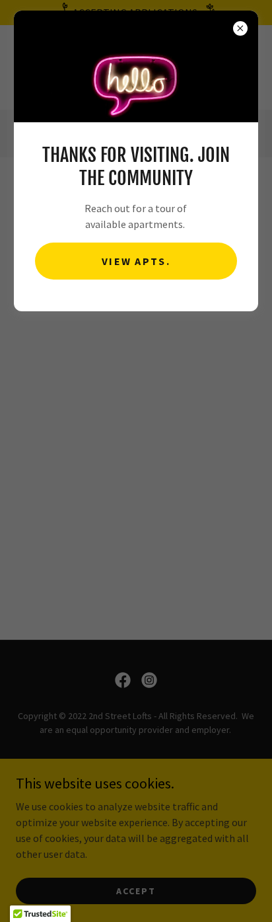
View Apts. (136, 261)
